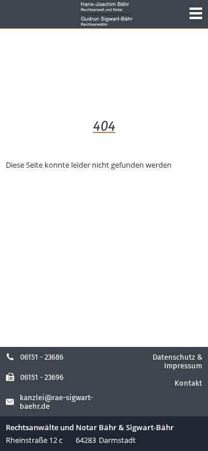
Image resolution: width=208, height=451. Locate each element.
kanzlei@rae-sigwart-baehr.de (56, 402)
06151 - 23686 (42, 357)
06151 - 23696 (42, 377)
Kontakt (188, 383)
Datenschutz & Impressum (177, 361)
